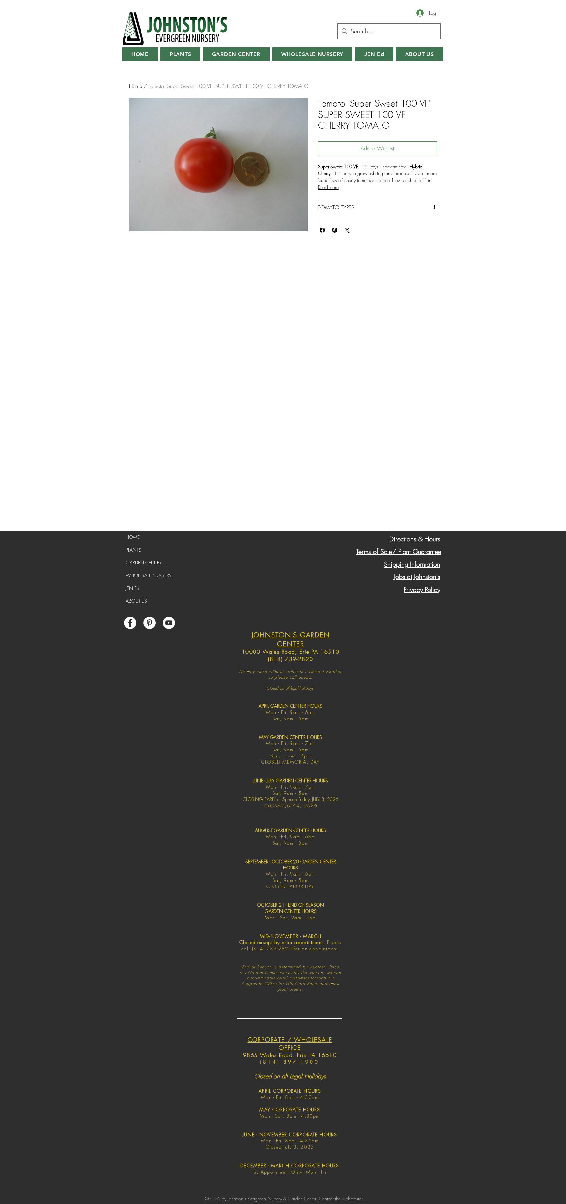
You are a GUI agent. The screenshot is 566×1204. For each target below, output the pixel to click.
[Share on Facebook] (322, 230)
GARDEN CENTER (143, 562)
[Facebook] (130, 623)
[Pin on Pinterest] (335, 230)
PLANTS (133, 550)
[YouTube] (169, 623)
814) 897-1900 (291, 1062)
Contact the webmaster (341, 1198)
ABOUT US (136, 601)
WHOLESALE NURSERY (149, 575)
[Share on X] (347, 230)
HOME (133, 537)
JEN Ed (132, 588)
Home (135, 86)
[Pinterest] (149, 623)
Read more (328, 187)
